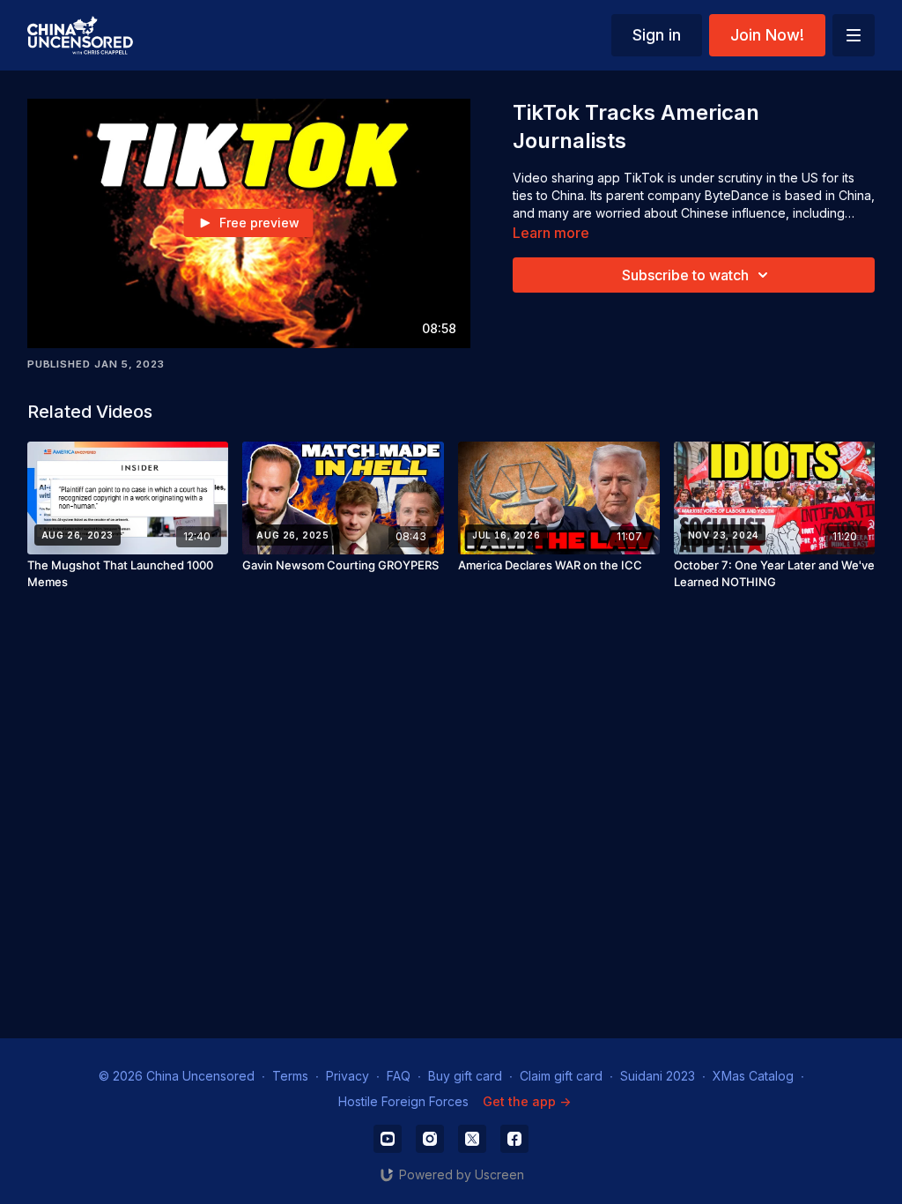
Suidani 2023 (657, 1075)
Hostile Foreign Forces (403, 1101)
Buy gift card (465, 1075)
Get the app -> (527, 1101)
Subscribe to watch (685, 275)
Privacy (347, 1075)
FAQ (398, 1075)
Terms (290, 1075)
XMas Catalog (753, 1075)
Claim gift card (561, 1075)
